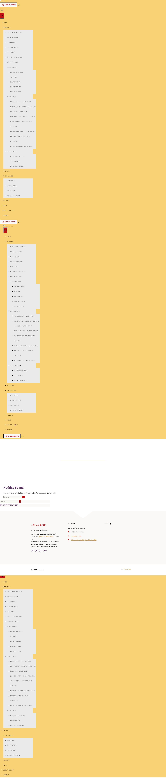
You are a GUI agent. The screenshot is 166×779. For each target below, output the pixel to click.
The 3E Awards (8, 176)
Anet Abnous (11, 181)
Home (5, 22)
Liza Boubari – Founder (14, 32)
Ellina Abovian (11, 42)
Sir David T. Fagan (12, 37)
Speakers (6, 27)
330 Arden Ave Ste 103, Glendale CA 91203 (83, 540)
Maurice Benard (15, 82)
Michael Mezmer (15, 92)
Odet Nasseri (11, 191)
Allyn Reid (13, 77)
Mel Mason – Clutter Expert (19, 112)
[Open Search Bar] (18, 5)
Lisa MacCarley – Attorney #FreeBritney (23, 107)
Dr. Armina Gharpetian (17, 156)
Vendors (6, 201)
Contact (6, 215)
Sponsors (6, 171)
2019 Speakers (11, 151)
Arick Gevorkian (12, 186)
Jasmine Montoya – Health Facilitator (22, 116)
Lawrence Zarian (15, 87)
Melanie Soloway (12, 62)
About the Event (8, 210)
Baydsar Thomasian (13, 196)
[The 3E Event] (8, 226)
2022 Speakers (11, 97)
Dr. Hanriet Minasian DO (14, 57)
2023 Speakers (11, 67)
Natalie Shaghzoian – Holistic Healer (22, 131)
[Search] (23, 497)
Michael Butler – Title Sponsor (20, 102)
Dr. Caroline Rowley (17, 166)
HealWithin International (46, 536)
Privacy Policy (127, 569)
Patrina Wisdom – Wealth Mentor (21, 146)
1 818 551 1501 (76, 536)
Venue (5, 206)
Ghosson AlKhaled (13, 47)
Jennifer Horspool (16, 72)
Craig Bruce (11, 52)
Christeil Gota (15, 161)
